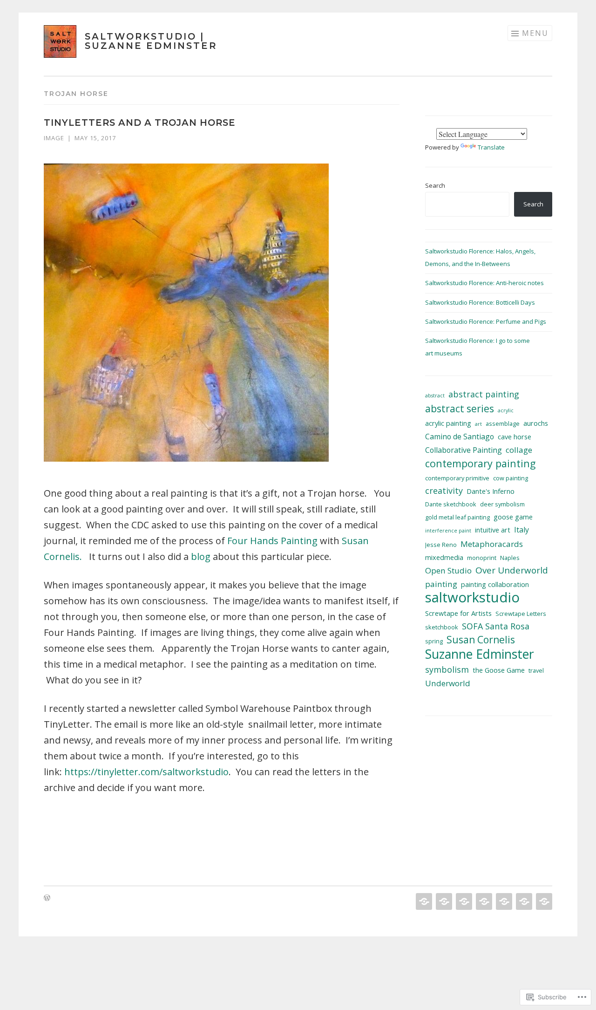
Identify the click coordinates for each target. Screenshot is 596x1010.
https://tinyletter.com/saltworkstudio (146, 771)
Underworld (447, 683)
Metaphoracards (492, 544)
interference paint (448, 530)
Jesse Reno (441, 544)
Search (435, 185)
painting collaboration (495, 584)
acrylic (506, 410)
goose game (513, 516)
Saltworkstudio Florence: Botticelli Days (480, 302)
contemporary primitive (457, 478)
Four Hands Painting (272, 540)
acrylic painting (448, 423)
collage (519, 449)
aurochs (535, 423)
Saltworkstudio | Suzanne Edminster (151, 41)
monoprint (481, 557)
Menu (535, 33)
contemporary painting (480, 463)
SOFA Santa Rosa (495, 626)
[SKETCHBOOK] (523, 901)
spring (434, 641)
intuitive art (492, 529)
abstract (435, 395)
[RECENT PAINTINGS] (443, 901)
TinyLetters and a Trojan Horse (140, 122)
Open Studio (448, 570)
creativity (444, 490)
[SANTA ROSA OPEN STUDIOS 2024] (463, 901)
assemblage (503, 423)
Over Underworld (511, 570)
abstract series (459, 409)
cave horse (514, 436)
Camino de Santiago (459, 436)
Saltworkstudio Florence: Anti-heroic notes (484, 283)
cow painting (510, 478)
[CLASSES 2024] (483, 901)
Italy (521, 530)
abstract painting (483, 394)
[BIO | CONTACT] (543, 901)
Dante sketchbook (450, 504)
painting (441, 584)
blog (200, 556)
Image (54, 138)
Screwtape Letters (520, 613)
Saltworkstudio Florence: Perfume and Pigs (485, 321)
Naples (510, 557)
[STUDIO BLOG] (503, 901)
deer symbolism (502, 504)
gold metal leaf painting (457, 517)
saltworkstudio (472, 597)
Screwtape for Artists (458, 613)
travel (536, 670)
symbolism (447, 669)
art (478, 424)
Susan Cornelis (481, 640)
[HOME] (423, 901)
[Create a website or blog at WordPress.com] (47, 898)
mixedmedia (444, 557)
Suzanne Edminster (479, 654)
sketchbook (441, 627)
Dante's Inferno (491, 491)
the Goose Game (499, 670)
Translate (491, 147)
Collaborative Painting (463, 450)
